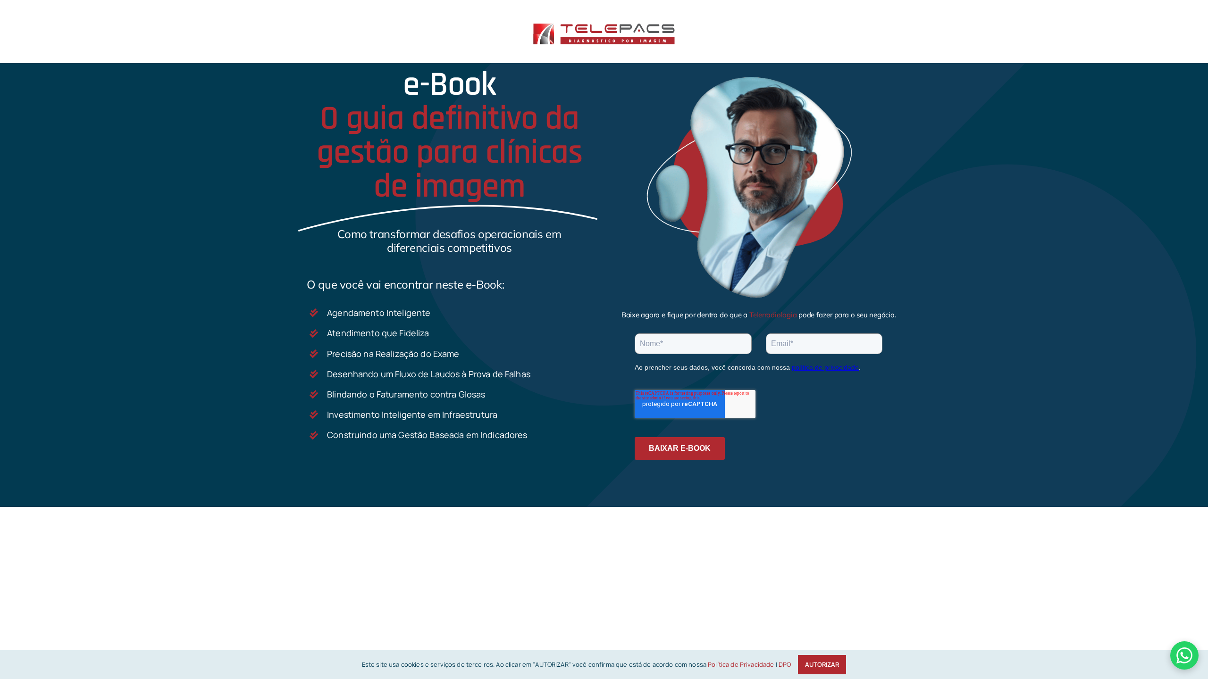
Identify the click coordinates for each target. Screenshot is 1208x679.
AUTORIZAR (822, 664)
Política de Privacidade (741, 664)
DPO (785, 664)
